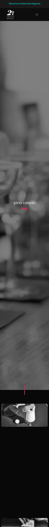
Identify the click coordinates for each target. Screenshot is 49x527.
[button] (37, 14)
